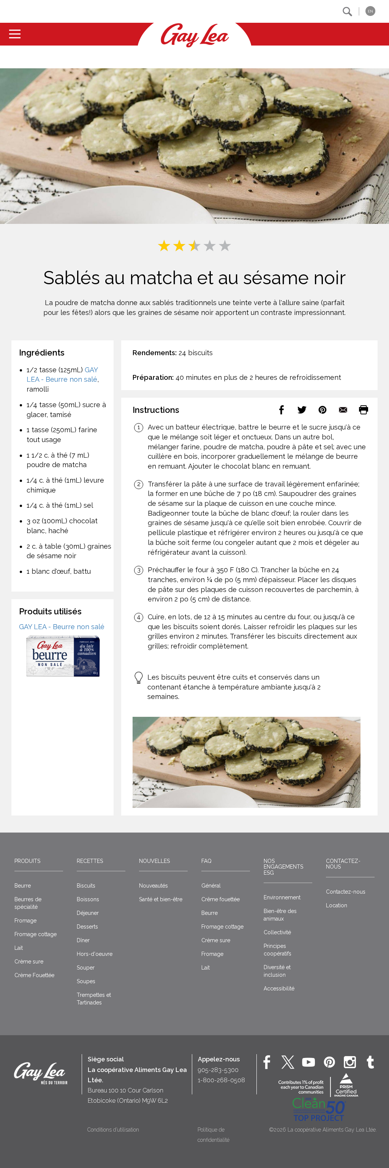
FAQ (206, 861)
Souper (86, 968)
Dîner (83, 940)
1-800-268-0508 (221, 1080)
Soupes (86, 981)
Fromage (25, 921)
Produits (27, 861)
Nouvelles (154, 861)
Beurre (22, 886)
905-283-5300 (218, 1070)
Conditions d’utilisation (113, 1130)
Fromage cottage (35, 934)
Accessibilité (279, 988)
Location (336, 905)
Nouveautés (153, 886)
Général (211, 886)
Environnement (282, 897)
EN (370, 11)
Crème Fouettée (34, 975)
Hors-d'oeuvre (94, 954)
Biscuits (86, 886)
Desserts (87, 927)
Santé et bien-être (160, 899)
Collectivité (277, 932)
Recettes (90, 861)
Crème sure (28, 962)
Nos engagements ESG (283, 867)
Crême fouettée (220, 899)
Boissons (88, 899)
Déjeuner (88, 913)
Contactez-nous (343, 864)
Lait (18, 948)
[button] (347, 11)
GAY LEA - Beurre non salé (61, 627)
